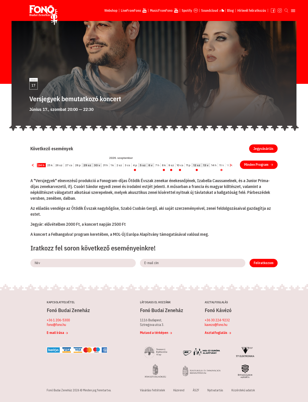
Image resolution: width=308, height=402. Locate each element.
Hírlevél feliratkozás (251, 10)
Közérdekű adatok (243, 390)
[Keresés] (286, 10)
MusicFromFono (161, 10)
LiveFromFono (131, 10)
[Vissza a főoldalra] (43, 15)
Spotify (187, 10)
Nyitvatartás (215, 390)
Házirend (178, 390)
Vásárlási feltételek (152, 390)
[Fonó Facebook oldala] (273, 10)
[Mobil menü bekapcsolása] (293, 10)
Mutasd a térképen (154, 333)
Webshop (110, 10)
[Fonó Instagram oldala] (279, 10)
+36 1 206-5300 (58, 320)
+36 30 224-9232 (217, 320)
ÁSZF (196, 390)
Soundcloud (209, 10)
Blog (230, 10)
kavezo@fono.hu (216, 325)
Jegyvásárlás (263, 149)
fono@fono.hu (56, 325)
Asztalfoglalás (216, 333)
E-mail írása (55, 333)
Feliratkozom (263, 263)
